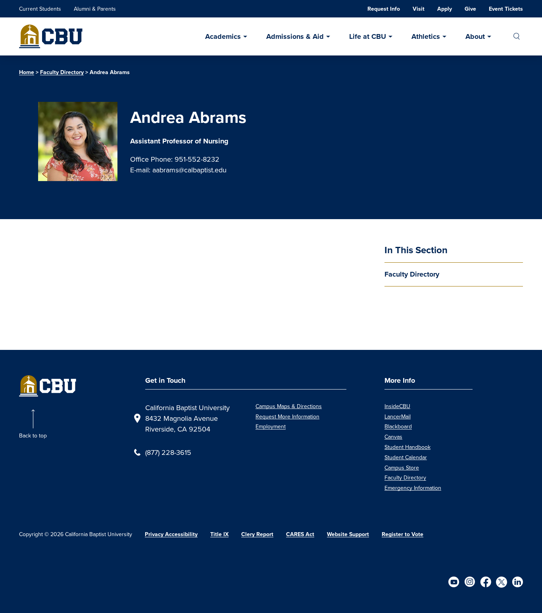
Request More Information (287, 416)
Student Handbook (407, 447)
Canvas (393, 437)
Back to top (33, 435)
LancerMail (397, 416)
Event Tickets (506, 9)
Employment (271, 426)
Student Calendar (405, 457)
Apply (444, 9)
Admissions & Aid (295, 36)
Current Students (40, 9)
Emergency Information (412, 488)
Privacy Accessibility (171, 534)
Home (26, 72)
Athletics (425, 36)
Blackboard (398, 426)
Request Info (383, 9)
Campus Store (401, 468)
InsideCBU (397, 406)
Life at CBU (367, 36)
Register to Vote (402, 534)
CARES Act (300, 534)
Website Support (348, 534)
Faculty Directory (62, 72)
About (475, 36)
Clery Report (257, 534)
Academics (223, 36)
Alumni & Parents (95, 9)
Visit (419, 9)
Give (470, 9)
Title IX (219, 534)
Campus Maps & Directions (289, 406)
